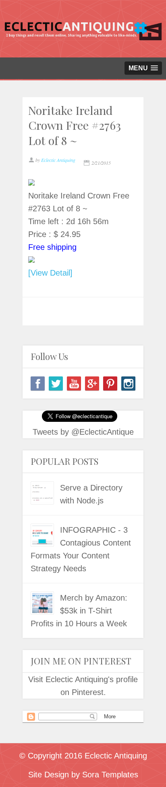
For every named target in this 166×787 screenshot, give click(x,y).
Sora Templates (110, 774)
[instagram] (128, 383)
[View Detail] (50, 272)
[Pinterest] (110, 383)
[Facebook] (38, 383)
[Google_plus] (92, 383)
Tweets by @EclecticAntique (83, 431)
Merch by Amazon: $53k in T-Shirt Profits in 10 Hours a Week (79, 610)
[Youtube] (74, 383)
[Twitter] (56, 383)
